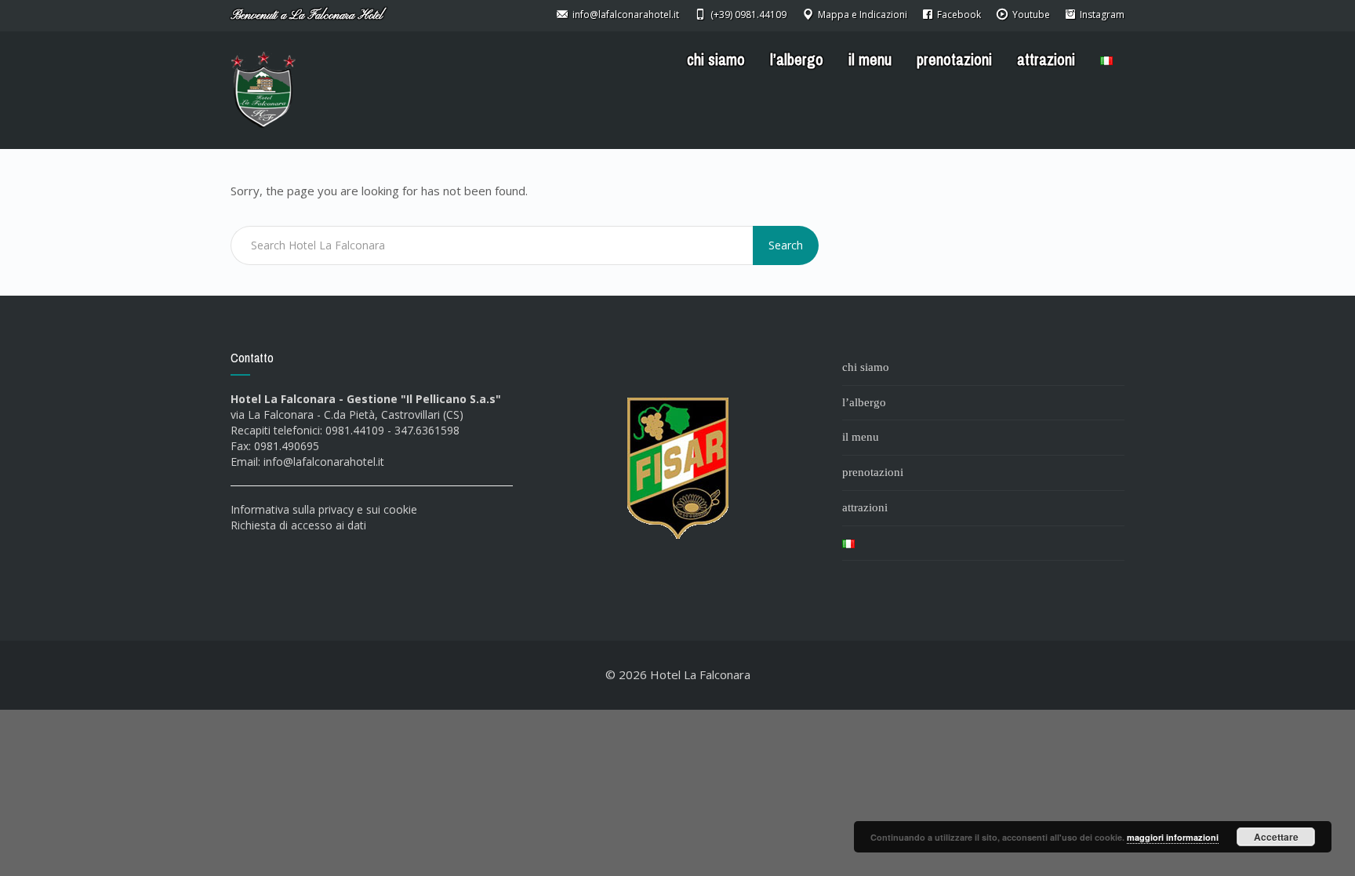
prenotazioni (954, 60)
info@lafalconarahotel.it (323, 461)
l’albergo (796, 60)
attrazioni (1046, 60)
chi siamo (716, 60)
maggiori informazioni (1173, 837)
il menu (870, 60)
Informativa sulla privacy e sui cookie (324, 509)
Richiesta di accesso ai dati (298, 525)
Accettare (1276, 837)
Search (785, 245)
